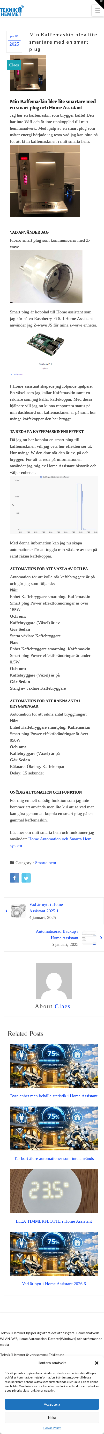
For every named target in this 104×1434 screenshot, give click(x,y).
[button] (96, 1363)
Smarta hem (45, 862)
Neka (52, 1417)
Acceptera (52, 1404)
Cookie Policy (52, 1428)
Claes (14, 65)
